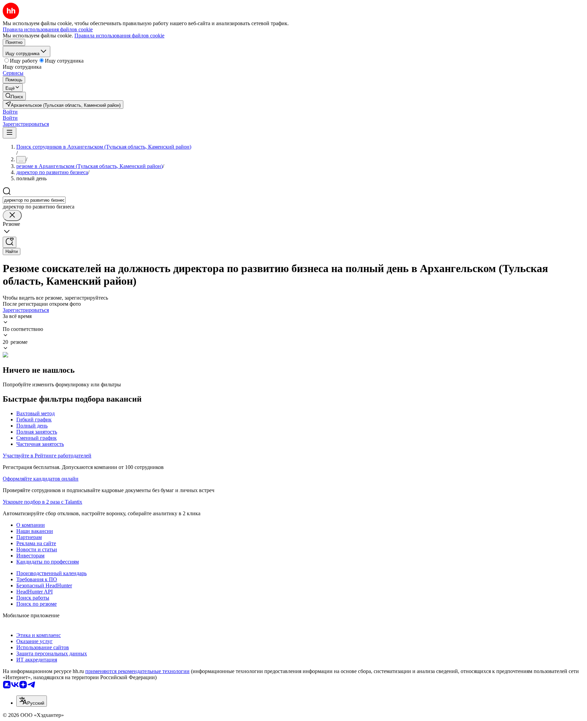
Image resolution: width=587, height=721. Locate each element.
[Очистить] (12, 215)
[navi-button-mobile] (9, 132)
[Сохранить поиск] (9, 242)
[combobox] (34, 200)
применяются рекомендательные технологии (137, 671)
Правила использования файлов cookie (119, 35)
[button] (10, 112)
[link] (14, 96)
